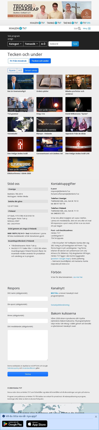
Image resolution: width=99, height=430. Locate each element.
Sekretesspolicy (13, 368)
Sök (75, 43)
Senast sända (31, 70)
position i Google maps (61, 258)
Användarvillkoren (28, 368)
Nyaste (12, 70)
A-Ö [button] (43, 43)
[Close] (96, 416)
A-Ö (20, 70)
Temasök (30, 43)
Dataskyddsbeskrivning (60, 305)
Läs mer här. (78, 277)
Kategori (14, 43)
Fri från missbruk (18, 61)
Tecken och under (40, 61)
